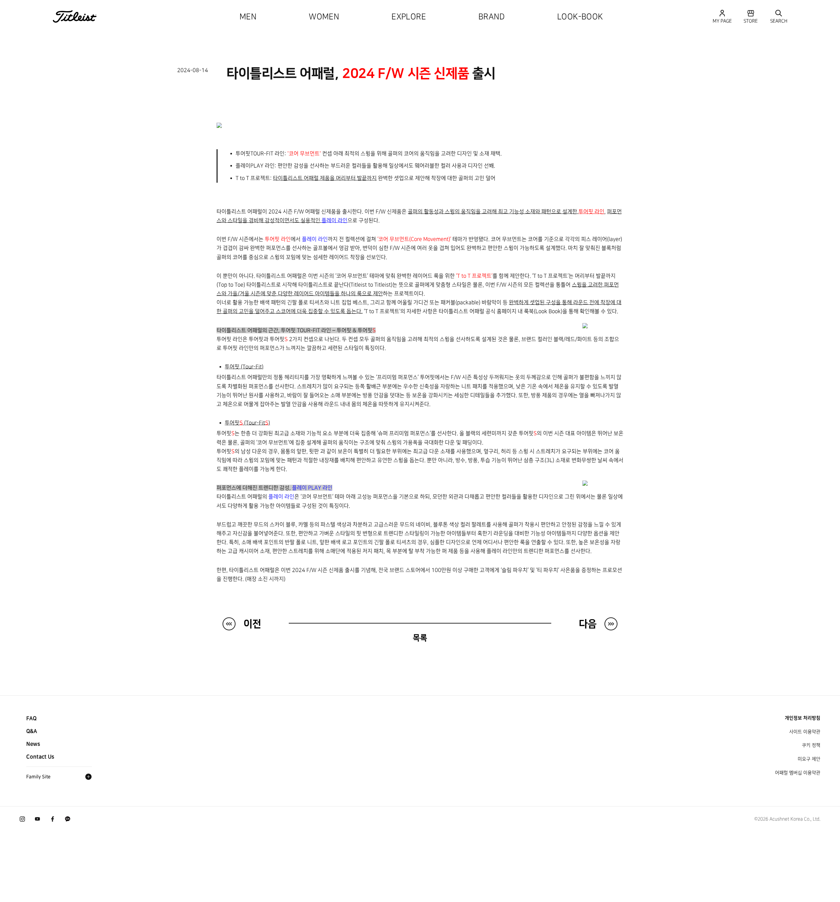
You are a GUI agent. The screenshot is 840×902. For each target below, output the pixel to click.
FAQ (31, 718)
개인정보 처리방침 (802, 718)
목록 (420, 638)
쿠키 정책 (811, 745)
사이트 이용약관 (804, 731)
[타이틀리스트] (74, 16)
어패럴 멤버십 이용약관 (797, 772)
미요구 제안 (809, 759)
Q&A (31, 731)
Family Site (38, 776)
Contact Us (40, 757)
